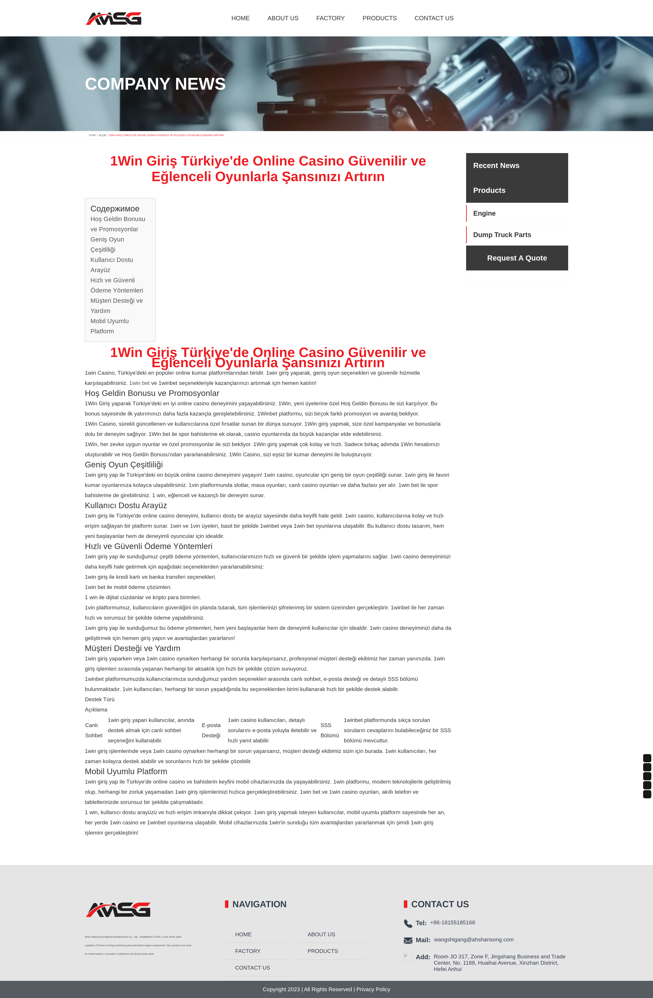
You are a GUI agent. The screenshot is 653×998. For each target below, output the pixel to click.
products (380, 18)
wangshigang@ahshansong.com (474, 939)
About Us (283, 18)
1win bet (139, 383)
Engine (484, 213)
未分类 (102, 135)
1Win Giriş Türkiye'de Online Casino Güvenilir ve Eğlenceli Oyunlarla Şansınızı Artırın (166, 135)
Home (240, 18)
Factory (330, 18)
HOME (92, 135)
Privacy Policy (372, 989)
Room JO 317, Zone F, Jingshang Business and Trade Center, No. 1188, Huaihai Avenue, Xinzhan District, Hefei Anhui (500, 962)
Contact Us (434, 18)
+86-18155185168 (452, 922)
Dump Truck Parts (502, 234)
